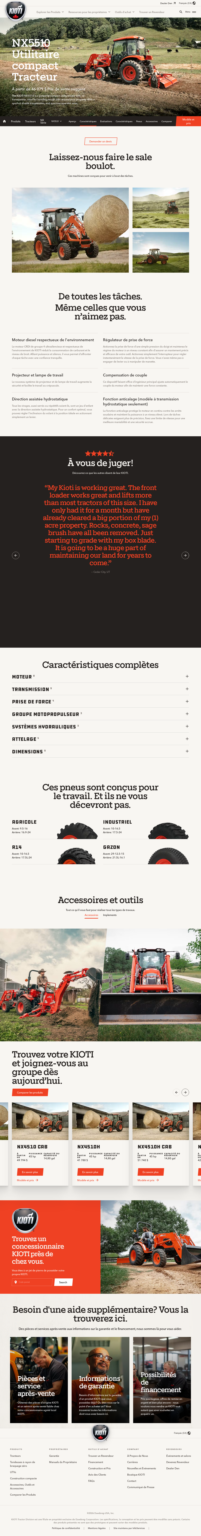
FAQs (91, 1480)
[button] (190, 12)
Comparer (166, 121)
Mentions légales (97, 1528)
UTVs (13, 1472)
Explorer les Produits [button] (48, 12)
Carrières (132, 1462)
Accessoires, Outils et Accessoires (22, 1486)
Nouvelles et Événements (141, 1468)
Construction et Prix (99, 1468)
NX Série (43, 121)
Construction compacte (23, 1478)
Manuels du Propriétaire (63, 1462)
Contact (131, 1480)
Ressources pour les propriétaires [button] (87, 12)
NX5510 (55, 121)
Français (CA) (185, 3)
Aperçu (72, 121)
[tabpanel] (100, 985)
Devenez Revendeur (177, 1462)
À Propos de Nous (137, 1455)
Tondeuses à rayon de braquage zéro (22, 1463)
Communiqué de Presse (140, 1487)
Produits (15, 121)
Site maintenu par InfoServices (129, 1528)
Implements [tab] (110, 915)
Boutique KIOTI (136, 1474)
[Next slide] (185, 555)
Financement (95, 1462)
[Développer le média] (124, 267)
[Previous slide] (15, 555)
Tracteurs (30, 121)
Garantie (54, 1455)
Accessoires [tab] (91, 915)
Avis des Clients (97, 1474)
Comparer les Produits (23, 1494)
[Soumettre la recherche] (181, 12)
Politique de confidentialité (66, 1528)
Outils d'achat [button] (123, 12)
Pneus (139, 121)
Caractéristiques (88, 121)
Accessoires (152, 121)
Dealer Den (166, 3)
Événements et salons (178, 1455)
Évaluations (106, 121)
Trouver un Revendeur (151, 12)
